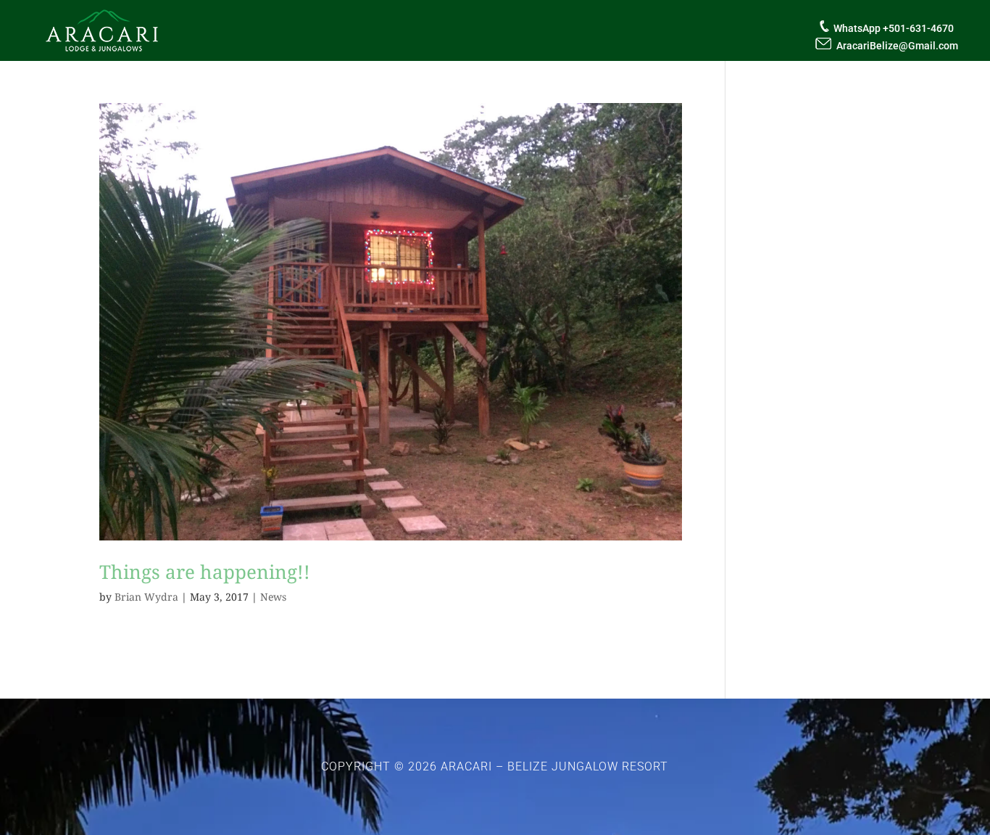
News (273, 597)
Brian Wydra (146, 597)
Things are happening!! (204, 572)
